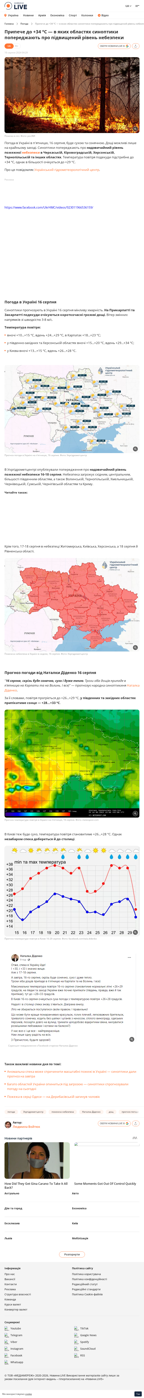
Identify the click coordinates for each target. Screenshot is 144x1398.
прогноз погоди (130, 1111)
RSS (82, 1355)
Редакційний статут (85, 1284)
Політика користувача (86, 1274)
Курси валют (12, 1304)
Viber (13, 1342)
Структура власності (17, 1294)
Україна (13, 15)
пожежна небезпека (63, 1111)
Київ (75, 1223)
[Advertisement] (72, 191)
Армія (42, 15)
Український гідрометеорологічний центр (66, 170)
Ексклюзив (12, 1223)
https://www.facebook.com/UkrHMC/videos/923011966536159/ (48, 207)
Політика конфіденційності (89, 1279)
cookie (28, 1394)
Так (138, 1394)
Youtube (15, 1328)
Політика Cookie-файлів (87, 1294)
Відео (105, 15)
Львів (8, 1238)
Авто (75, 1193)
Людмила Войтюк (26, 1127)
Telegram (16, 1335)
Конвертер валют (15, 1309)
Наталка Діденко (91, 1111)
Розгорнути (72, 1254)
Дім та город (13, 1208)
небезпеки (31, 152)
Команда (10, 1299)
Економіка (57, 15)
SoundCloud (88, 1348)
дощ (111, 1111)
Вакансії (9, 1279)
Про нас (9, 1274)
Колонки (87, 15)
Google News (88, 1335)
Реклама (10, 1289)
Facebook (16, 1355)
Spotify (84, 1342)
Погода (24, 23)
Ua (127, 6)
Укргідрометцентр (33, 1111)
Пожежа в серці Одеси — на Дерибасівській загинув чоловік (53, 1096)
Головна (9, 23)
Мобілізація (80, 1238)
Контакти (10, 1284)
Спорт (73, 15)
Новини (28, 15)
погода (11, 1111)
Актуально (11, 1193)
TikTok (84, 1328)
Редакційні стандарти (86, 1289)
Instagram (16, 1348)
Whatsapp (16, 1362)
